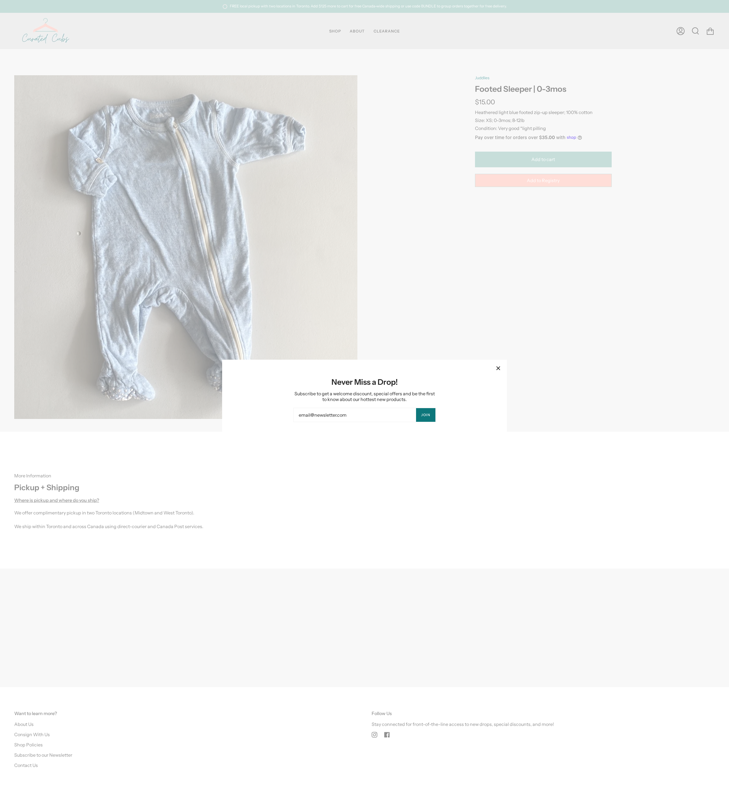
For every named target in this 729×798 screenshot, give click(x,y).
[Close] (498, 368)
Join (425, 415)
